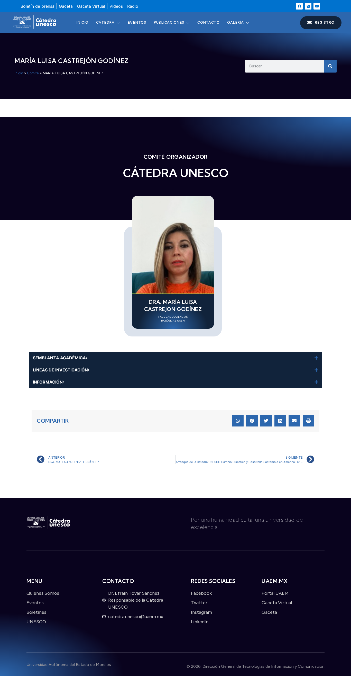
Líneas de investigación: (61, 369)
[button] (175, 358)
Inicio (82, 22)
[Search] (330, 66)
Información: (48, 382)
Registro (324, 22)
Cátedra (105, 22)
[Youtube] (316, 6)
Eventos (137, 22)
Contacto (208, 22)
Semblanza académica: (60, 357)
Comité (33, 73)
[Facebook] (299, 6)
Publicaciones (169, 22)
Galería (235, 22)
